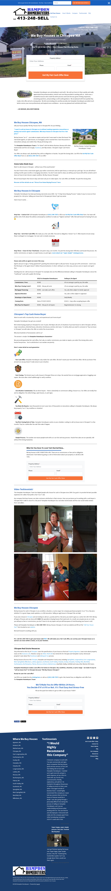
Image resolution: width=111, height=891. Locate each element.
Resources (95, 754)
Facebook (38, 148)
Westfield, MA (17, 795)
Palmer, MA (16, 781)
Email (70, 65)
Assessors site (26, 654)
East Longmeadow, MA (20, 754)
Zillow (44, 654)
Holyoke (60, 662)
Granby (66, 662)
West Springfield (19, 662)
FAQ (89, 13)
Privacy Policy (94, 756)
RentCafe (50, 654)
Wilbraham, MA (17, 798)
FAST (45, 639)
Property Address (55, 58)
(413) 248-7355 (34, 156)
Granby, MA (16, 760)
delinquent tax (44, 656)
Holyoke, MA (16, 766)
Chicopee (30, 617)
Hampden (72, 662)
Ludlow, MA (16, 772)
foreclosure (33, 656)
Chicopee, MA (17, 751)
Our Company (93, 30)
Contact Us (53, 17)
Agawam (39, 662)
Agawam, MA (17, 742)
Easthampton (18, 664)
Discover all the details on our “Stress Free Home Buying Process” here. (37, 182)
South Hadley (54, 662)
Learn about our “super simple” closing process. (68, 253)
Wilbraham (28, 662)
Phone (41, 65)
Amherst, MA (16, 745)
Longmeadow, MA (18, 769)
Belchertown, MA (18, 748)
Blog (97, 759)
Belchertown (52, 664)
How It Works (66, 13)
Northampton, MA (18, 778)
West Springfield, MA (19, 792)
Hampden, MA (17, 763)
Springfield (70, 660)
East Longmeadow (89, 660)
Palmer (34, 664)
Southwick (46, 662)
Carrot (38, 884)
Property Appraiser (74, 652)
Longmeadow (79, 660)
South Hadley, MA (18, 784)
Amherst (45, 664)
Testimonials (83, 13)
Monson (39, 664)
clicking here (36, 677)
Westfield (86, 662)
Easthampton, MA (18, 757)
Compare (75, 13)
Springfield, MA (17, 789)
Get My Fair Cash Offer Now (74, 215)
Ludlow (34, 662)
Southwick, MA (17, 786)
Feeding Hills (79, 662)
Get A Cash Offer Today (81, 30)
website (32, 627)
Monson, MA (16, 775)
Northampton (27, 664)
